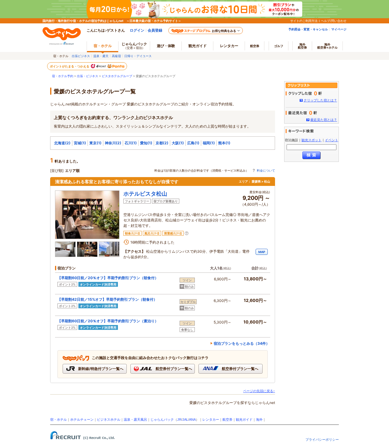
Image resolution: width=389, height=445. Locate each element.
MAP (261, 252)
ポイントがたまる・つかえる (70, 66)
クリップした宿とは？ (320, 100)
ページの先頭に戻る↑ (259, 391)
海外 (302, 46)
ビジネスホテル (108, 419)
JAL (185, 419)
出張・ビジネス (87, 76)
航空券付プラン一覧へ (173, 368)
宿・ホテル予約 (62, 76)
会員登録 (155, 30)
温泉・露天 (100, 56)
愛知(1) (146, 143)
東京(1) (95, 143)
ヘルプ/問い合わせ (333, 20)
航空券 (254, 46)
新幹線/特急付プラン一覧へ (100, 368)
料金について (266, 170)
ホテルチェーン (82, 419)
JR (179, 419)
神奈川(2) (113, 143)
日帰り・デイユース (138, 56)
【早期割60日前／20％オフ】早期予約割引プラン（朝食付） (107, 278)
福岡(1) (209, 143)
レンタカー (229, 45)
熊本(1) (224, 143)
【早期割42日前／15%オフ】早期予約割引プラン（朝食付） (107, 299)
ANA (192, 419)
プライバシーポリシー (322, 439)
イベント (331, 140)
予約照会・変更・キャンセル (308, 29)
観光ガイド (244, 419)
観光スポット (311, 140)
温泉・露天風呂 (135, 419)
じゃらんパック (134, 46)
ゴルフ (278, 46)
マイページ (338, 29)
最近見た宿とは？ (323, 120)
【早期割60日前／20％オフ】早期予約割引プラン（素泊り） (107, 321)
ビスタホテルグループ (117, 76)
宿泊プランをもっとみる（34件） (242, 343)
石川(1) (131, 143)
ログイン (137, 30)
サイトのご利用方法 (304, 20)
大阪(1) (178, 143)
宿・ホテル (58, 419)
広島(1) (193, 143)
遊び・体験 (166, 45)
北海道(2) (62, 143)
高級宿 (116, 56)
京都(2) (162, 143)
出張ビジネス (81, 56)
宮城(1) (80, 143)
